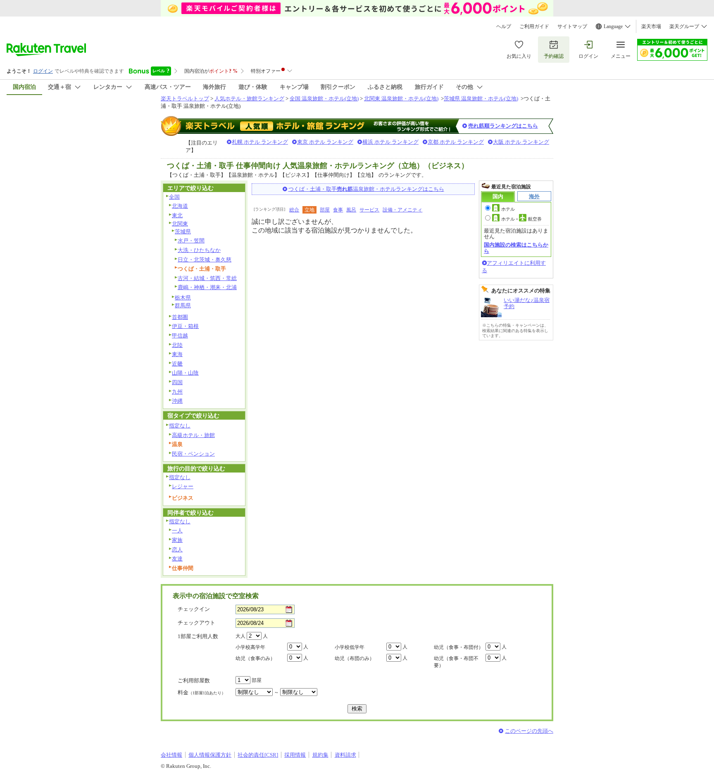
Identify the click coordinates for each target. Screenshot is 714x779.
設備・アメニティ (402, 210)
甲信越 (180, 335)
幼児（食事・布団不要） (456, 662)
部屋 (325, 210)
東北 (177, 215)
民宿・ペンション (193, 454)
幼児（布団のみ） (354, 658)
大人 (240, 636)
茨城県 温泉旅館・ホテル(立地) (481, 98)
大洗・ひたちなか (199, 250)
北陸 (177, 345)
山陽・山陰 (185, 373)
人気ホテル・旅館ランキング (249, 98)
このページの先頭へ (529, 731)
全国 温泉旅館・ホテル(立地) (324, 98)
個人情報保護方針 (209, 755)
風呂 (351, 210)
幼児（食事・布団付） (458, 647)
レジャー (182, 486)
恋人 (177, 549)
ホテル (508, 209)
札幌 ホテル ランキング (260, 142)
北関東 (180, 224)
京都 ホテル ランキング (456, 142)
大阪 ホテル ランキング (521, 142)
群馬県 (183, 305)
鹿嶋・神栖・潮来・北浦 (207, 287)
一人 (177, 530)
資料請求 (345, 755)
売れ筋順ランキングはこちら (503, 126)
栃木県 (183, 297)
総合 (294, 210)
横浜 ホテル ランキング (390, 142)
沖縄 (177, 401)
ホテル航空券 (521, 218)
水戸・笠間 (191, 241)
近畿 (177, 364)
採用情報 (295, 755)
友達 (177, 559)
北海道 (180, 206)
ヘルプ (503, 26)
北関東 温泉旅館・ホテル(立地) (401, 98)
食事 (338, 210)
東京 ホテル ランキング (325, 142)
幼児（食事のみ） (255, 658)
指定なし (179, 426)
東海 (177, 354)
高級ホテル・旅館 (193, 435)
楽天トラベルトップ (185, 98)
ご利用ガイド (534, 26)
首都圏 (180, 317)
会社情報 (171, 755)
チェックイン (194, 609)
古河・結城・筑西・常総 (207, 278)
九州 (177, 392)
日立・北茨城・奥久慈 (204, 259)
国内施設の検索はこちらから (516, 248)
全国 (174, 197)
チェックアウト (196, 623)
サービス (369, 210)
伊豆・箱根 (185, 326)
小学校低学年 (349, 647)
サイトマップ (572, 26)
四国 (177, 382)
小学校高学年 (250, 647)
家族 (177, 540)
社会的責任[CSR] (258, 755)
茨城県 (183, 231)
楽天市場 (651, 26)
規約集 (320, 755)
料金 (202, 692)
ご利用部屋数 (194, 680)
